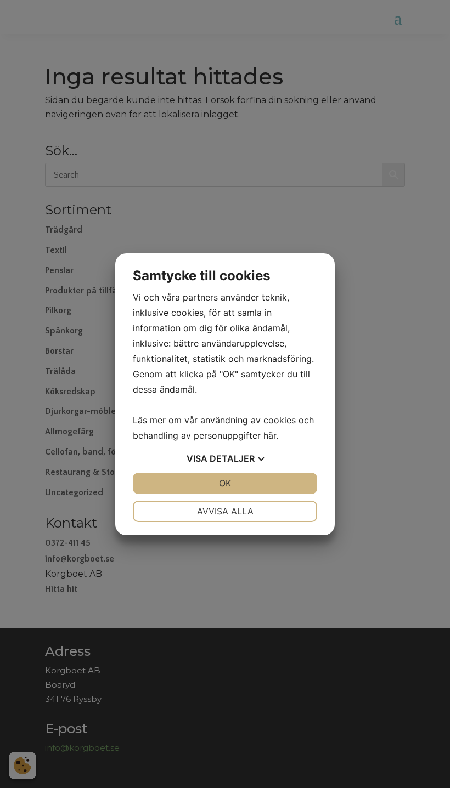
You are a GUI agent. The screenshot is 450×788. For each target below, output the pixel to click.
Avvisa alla (225, 511)
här (269, 435)
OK (225, 483)
